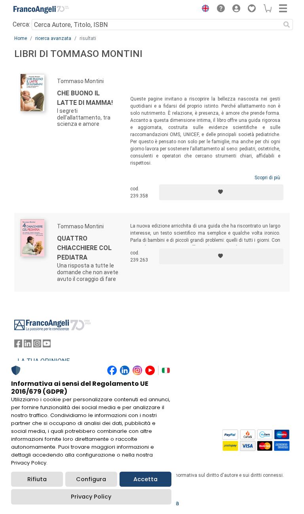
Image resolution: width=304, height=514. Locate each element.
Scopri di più (267, 177)
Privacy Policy (91, 497)
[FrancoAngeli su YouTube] (47, 345)
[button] (203, 9)
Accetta (145, 479)
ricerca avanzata (53, 38)
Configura (91, 479)
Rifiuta (37, 479)
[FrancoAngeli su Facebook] (18, 345)
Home (20, 38)
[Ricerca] (286, 24)
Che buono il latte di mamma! (85, 97)
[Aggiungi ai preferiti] (221, 192)
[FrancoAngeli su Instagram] (37, 345)
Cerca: (21, 24)
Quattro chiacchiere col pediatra (84, 248)
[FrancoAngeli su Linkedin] (28, 345)
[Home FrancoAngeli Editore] (41, 9)
